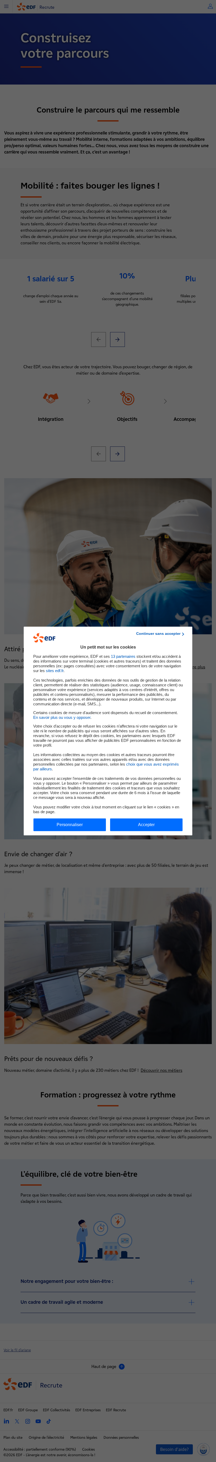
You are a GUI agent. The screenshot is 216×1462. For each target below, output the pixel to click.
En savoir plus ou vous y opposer (61, 717)
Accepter (146, 824)
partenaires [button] (123, 656)
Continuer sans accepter (158, 633)
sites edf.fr (54, 670)
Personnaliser (70, 824)
